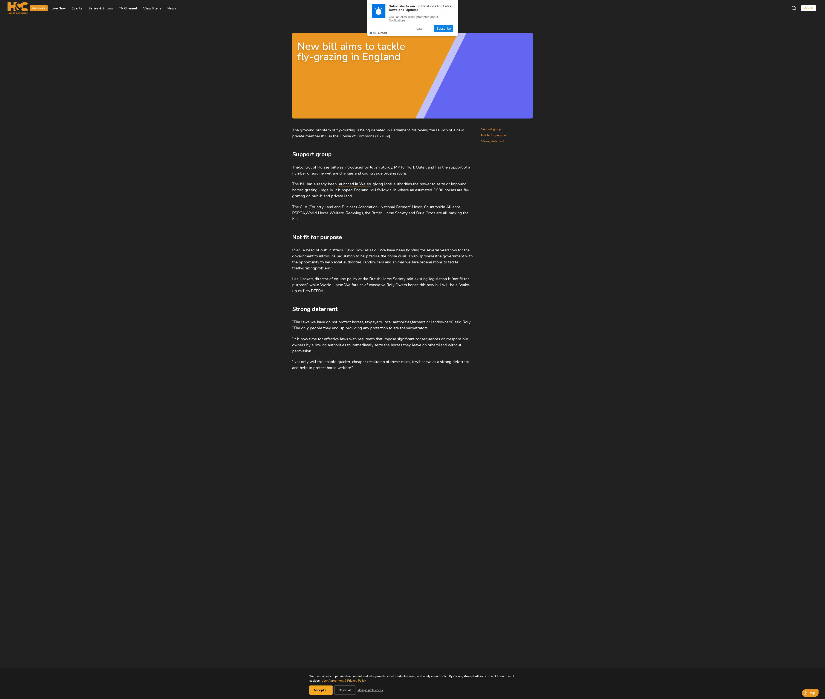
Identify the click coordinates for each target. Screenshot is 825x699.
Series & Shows (101, 8)
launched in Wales (354, 184)
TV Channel (128, 8)
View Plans (152, 8)
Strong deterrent (492, 141)
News (171, 8)
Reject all (345, 690)
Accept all (321, 690)
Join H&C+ (39, 8)
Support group (491, 129)
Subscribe (444, 28)
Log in (808, 8)
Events (77, 8)
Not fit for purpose (494, 135)
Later (419, 28)
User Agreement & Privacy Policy (343, 680)
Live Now (59, 8)
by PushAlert (380, 32)
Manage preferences (370, 690)
